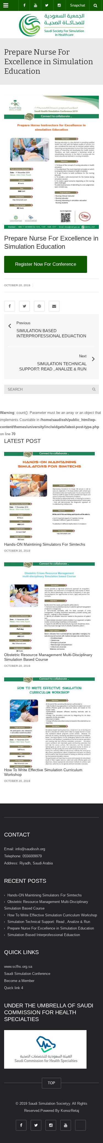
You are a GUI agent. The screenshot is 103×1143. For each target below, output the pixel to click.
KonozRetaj (70, 1111)
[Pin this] (39, 306)
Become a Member (19, 981)
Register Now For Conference (45, 264)
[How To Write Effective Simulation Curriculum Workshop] (49, 722)
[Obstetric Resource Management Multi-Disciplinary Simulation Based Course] (49, 607)
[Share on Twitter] (24, 306)
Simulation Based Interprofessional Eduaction (43, 935)
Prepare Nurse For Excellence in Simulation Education (50, 928)
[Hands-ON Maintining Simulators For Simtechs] (49, 497)
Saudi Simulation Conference (27, 974)
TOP (51, 1083)
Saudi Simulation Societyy (49, 1103)
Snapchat (77, 5)
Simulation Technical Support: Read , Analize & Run (48, 922)
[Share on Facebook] (9, 306)
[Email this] (54, 306)
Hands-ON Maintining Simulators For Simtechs (44, 544)
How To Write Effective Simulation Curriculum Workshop (52, 915)
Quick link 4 (13, 988)
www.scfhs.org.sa (18, 966)
